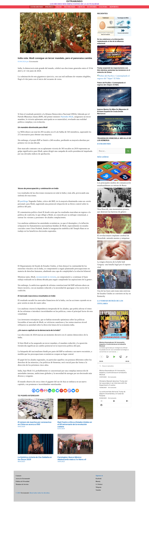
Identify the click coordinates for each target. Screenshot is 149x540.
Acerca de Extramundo (23, 478)
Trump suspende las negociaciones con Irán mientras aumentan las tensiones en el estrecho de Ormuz (113, 70)
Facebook (98, 478)
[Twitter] (37, 390)
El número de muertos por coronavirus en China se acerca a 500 (34, 423)
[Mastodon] (69, 390)
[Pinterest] (61, 390)
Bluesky (98, 481)
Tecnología (69, 7)
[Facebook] (33, 390)
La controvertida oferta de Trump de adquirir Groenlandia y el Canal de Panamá (112, 394)
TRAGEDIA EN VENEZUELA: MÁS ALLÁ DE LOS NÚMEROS (114, 139)
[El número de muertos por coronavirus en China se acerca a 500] (35, 418)
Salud (59, 7)
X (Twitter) (99, 484)
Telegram (98, 487)
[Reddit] (65, 390)
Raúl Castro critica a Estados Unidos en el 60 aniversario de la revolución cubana (74, 424)
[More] (77, 390)
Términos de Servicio (22, 484)
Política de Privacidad (22, 481)
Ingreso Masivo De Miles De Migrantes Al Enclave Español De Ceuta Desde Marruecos (112, 111)
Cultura (103, 7)
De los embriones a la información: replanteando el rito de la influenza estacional (110, 41)
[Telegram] (57, 390)
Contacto (18, 476)
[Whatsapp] (53, 390)
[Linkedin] (49, 390)
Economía (92, 7)
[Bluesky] (73, 390)
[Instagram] (41, 390)
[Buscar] (128, 151)
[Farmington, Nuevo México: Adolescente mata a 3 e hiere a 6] (75, 453)
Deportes (114, 7)
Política (49, 7)
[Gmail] (45, 390)
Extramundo (74, 1)
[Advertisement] (55, 97)
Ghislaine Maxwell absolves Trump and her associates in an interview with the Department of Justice (113, 383)
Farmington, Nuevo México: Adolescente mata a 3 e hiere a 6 (71, 458)
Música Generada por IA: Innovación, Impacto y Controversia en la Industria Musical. (112, 373)
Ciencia (81, 7)
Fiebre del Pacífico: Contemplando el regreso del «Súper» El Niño (111, 84)
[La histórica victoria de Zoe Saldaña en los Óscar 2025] (35, 453)
